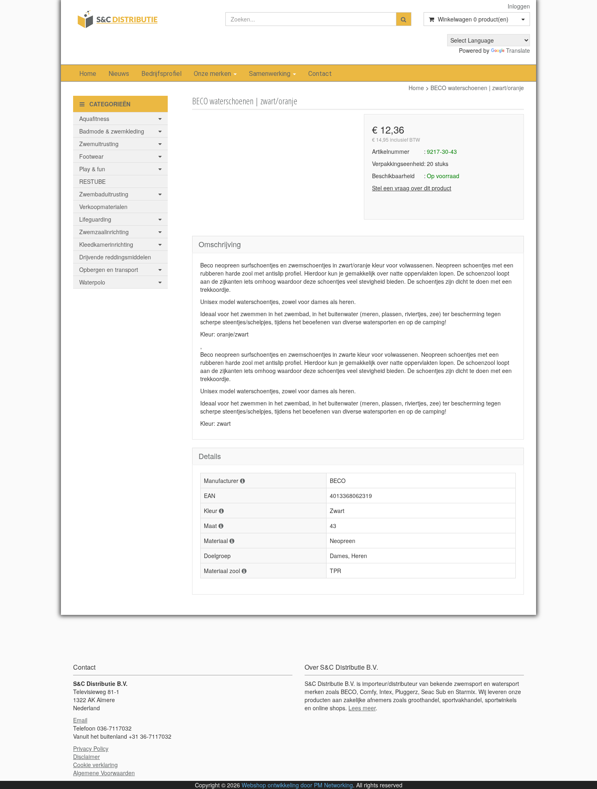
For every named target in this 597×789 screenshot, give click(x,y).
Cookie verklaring (95, 765)
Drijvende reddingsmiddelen (115, 257)
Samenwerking (270, 74)
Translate (518, 50)
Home (87, 74)
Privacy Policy (90, 748)
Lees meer (362, 708)
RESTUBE (92, 181)
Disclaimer (86, 756)
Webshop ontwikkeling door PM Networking (297, 785)
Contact (320, 74)
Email (80, 720)
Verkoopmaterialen (103, 207)
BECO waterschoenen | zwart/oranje (477, 88)
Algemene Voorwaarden (104, 773)
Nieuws (118, 74)
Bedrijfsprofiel (161, 74)
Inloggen (519, 6)
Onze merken (213, 74)
